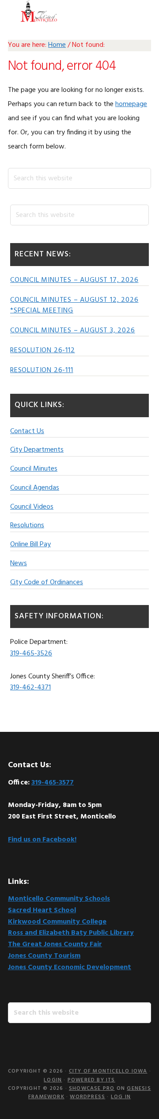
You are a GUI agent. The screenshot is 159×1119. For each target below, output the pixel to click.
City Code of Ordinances (46, 582)
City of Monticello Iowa (39, 11)
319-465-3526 (31, 653)
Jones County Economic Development (69, 967)
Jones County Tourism (44, 956)
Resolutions (27, 525)
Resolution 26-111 (41, 370)
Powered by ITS (91, 1080)
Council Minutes (33, 469)
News (18, 563)
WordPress (87, 1096)
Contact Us (27, 431)
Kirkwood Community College (57, 922)
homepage (131, 104)
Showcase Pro (91, 1088)
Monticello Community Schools (59, 899)
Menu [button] (140, 11)
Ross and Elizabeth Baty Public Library (71, 933)
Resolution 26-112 (42, 350)
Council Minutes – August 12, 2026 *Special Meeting (74, 305)
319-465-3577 (52, 782)
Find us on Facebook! (42, 839)
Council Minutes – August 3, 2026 (72, 330)
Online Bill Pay (30, 544)
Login (53, 1080)
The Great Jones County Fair (55, 944)
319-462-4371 (30, 687)
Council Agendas (34, 488)
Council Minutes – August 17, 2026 (74, 280)
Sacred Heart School (42, 910)
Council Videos (31, 507)
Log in (121, 1096)
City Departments (37, 450)
